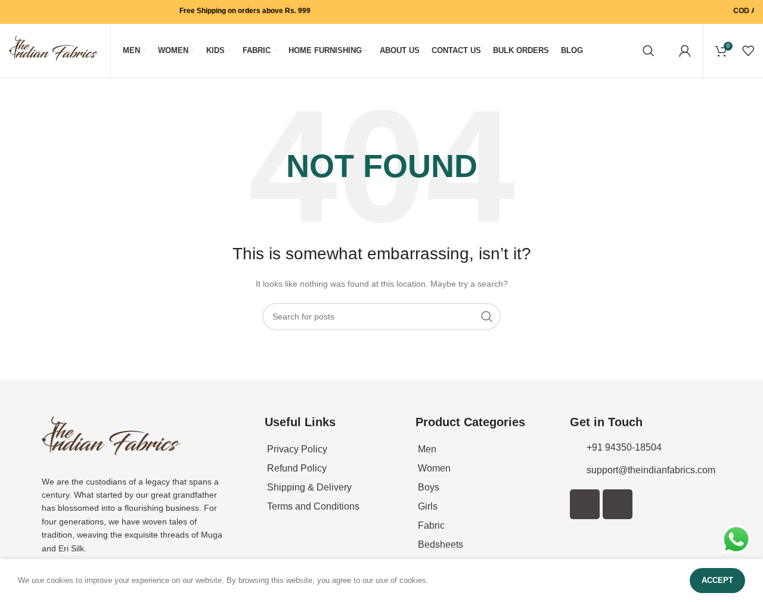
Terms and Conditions (313, 506)
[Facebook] (585, 504)
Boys (428, 487)
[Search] (648, 51)
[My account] (685, 51)
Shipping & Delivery (309, 487)
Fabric (431, 525)
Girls (428, 506)
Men (427, 449)
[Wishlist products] (748, 51)
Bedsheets (440, 544)
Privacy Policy (297, 449)
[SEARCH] (487, 316)
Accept (717, 580)
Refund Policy (297, 468)
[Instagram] (617, 504)
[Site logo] (53, 49)
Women (434, 468)
